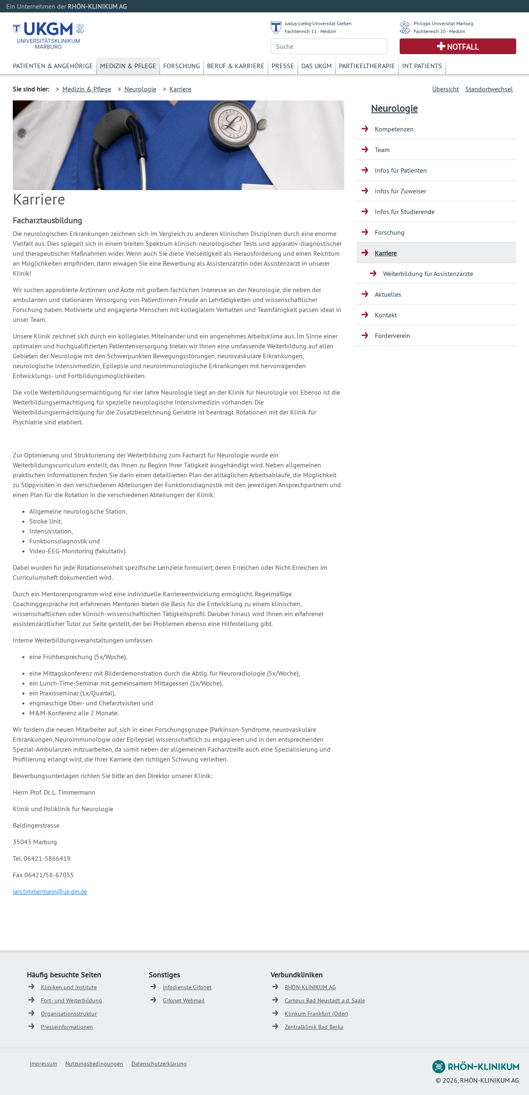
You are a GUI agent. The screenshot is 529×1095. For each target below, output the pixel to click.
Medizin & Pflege (128, 66)
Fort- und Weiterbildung (71, 1000)
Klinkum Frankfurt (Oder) (316, 1013)
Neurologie (140, 89)
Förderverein (392, 335)
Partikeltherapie (367, 66)
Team (382, 149)
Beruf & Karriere (235, 66)
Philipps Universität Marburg (443, 23)
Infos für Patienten (401, 170)
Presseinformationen (67, 1027)
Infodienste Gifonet (187, 987)
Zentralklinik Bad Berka (314, 1027)
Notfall (463, 47)
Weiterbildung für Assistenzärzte (428, 273)
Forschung (181, 66)
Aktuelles (388, 294)
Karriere (180, 89)
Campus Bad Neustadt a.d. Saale (325, 1000)
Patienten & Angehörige (53, 66)
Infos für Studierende (405, 211)
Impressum (43, 1063)
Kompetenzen (394, 129)
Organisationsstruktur (69, 1013)
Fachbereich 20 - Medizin (439, 31)
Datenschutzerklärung (159, 1063)
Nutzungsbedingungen (94, 1063)
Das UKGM (316, 66)
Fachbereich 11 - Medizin (310, 31)
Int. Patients (422, 66)
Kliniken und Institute (69, 987)
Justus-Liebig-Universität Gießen (318, 23)
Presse (283, 66)
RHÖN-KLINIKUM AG (310, 987)
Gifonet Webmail (184, 1000)
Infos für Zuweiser (400, 191)
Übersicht (445, 89)
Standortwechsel (489, 89)
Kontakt (386, 315)
